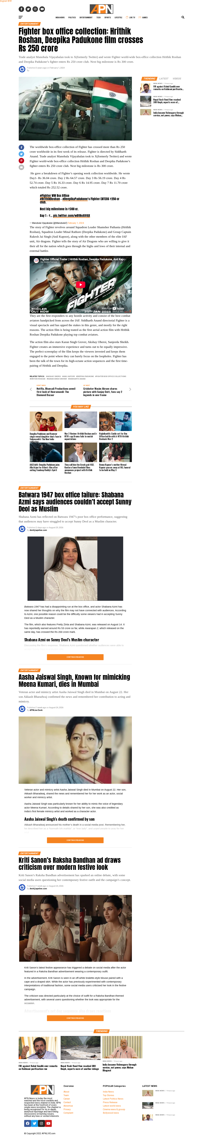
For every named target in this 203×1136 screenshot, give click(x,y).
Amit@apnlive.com (38, 530)
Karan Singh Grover (57, 379)
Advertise (68, 1106)
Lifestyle (118, 17)
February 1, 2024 (76, 223)
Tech (98, 17)
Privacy (67, 1109)
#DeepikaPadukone (75, 199)
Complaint (68, 1113)
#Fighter (45, 195)
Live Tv (132, 17)
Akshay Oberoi (54, 376)
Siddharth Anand (77, 379)
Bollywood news (111, 1113)
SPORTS (107, 17)
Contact (67, 1102)
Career (67, 1098)
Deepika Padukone (85, 376)
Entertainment (86, 17)
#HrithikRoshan (50, 199)
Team (66, 1095)
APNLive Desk (36, 710)
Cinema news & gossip (114, 1109)
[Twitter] (34, 1123)
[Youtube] (48, 1123)
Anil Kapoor (69, 376)
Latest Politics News (113, 1098)
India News (60, 17)
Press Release (110, 1102)
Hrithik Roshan (38, 379)
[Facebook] (27, 1123)
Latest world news (112, 1106)
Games (144, 17)
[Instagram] (41, 1123)
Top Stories (108, 1095)
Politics (72, 17)
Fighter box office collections (111, 376)
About (66, 1091)
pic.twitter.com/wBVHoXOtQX (71, 215)
